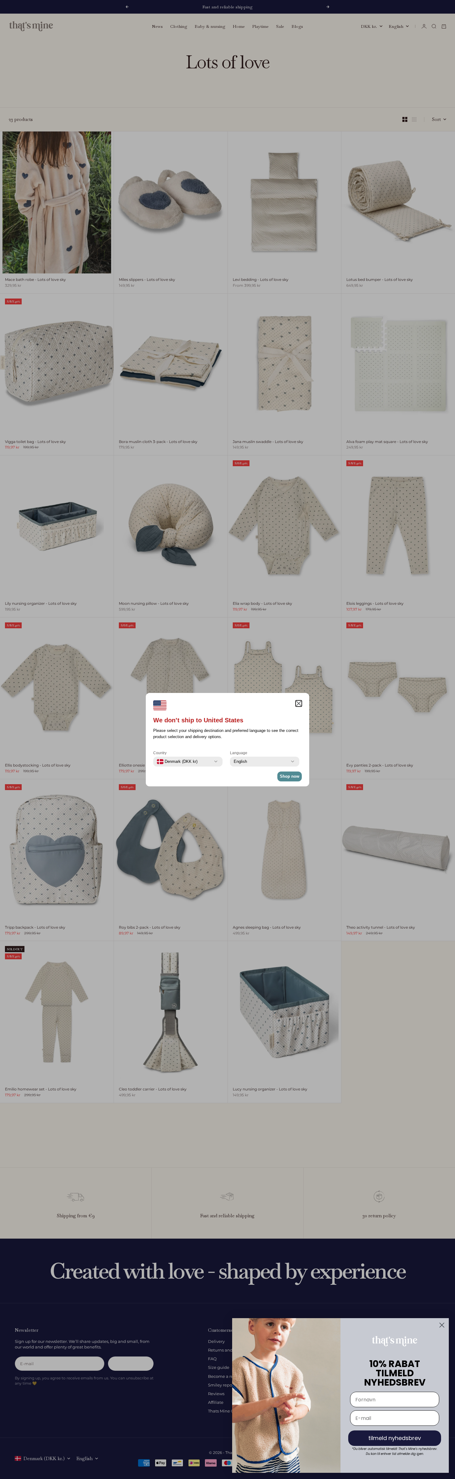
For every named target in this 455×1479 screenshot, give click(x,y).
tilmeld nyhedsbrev (394, 1438)
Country (160, 753)
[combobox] (177, 762)
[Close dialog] (441, 1325)
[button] (299, 703)
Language (238, 753)
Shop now (289, 776)
